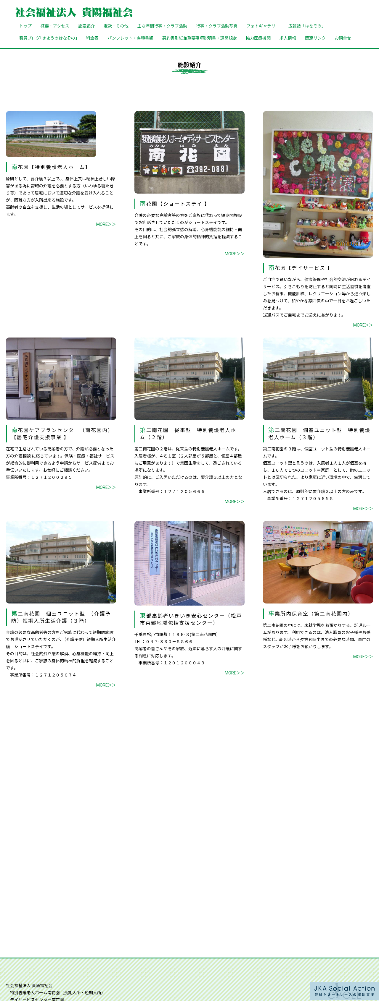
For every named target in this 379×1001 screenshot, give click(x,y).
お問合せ (343, 38)
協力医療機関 (258, 38)
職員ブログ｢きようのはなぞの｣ (48, 38)
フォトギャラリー (263, 26)
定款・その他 (116, 26)
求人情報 (288, 38)
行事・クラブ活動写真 (216, 26)
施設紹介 (86, 26)
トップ (25, 26)
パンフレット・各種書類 (130, 38)
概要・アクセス (55, 26)
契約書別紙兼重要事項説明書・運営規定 (199, 38)
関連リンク (315, 38)
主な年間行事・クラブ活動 (162, 26)
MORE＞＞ (106, 224)
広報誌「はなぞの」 (307, 26)
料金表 (92, 38)
